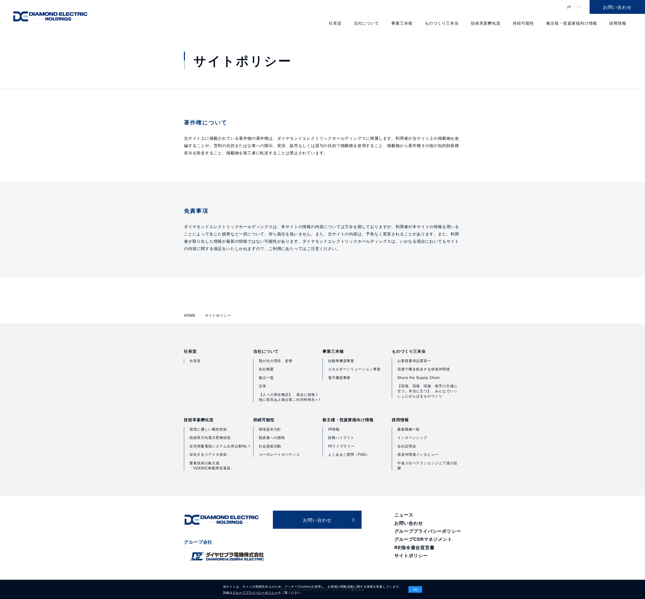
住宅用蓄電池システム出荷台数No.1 (219, 445)
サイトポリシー (411, 555)
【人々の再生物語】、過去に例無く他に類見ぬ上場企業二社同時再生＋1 (290, 397)
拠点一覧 (266, 377)
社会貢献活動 (270, 445)
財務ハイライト (341, 437)
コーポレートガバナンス (279, 454)
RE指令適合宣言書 (414, 547)
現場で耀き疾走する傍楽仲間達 (423, 368)
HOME (190, 315)
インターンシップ (412, 437)
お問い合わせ (408, 523)
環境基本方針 (270, 429)
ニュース (403, 514)
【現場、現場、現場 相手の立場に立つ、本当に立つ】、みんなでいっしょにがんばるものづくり (427, 390)
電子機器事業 (339, 377)
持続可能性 (264, 419)
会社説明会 (406, 445)
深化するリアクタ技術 (208, 454)
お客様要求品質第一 (414, 360)
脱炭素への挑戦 (272, 437)
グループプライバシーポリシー (427, 531)
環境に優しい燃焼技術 (208, 429)
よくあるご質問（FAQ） (349, 454)
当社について (266, 351)
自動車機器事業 (341, 360)
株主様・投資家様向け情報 (348, 419)
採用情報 (400, 419)
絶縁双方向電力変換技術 (210, 437)
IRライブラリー (341, 445)
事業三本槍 (333, 351)
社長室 (190, 351)
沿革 (262, 385)
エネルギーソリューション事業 (354, 368)
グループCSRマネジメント (423, 539)
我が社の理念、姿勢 (276, 360)
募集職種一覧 (408, 429)
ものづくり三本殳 (409, 351)
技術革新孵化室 (199, 419)
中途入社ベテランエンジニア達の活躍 (427, 465)
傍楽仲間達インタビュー (418, 454)
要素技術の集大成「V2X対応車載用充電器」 (211, 465)
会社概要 (266, 368)
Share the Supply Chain (418, 377)
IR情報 (334, 429)
